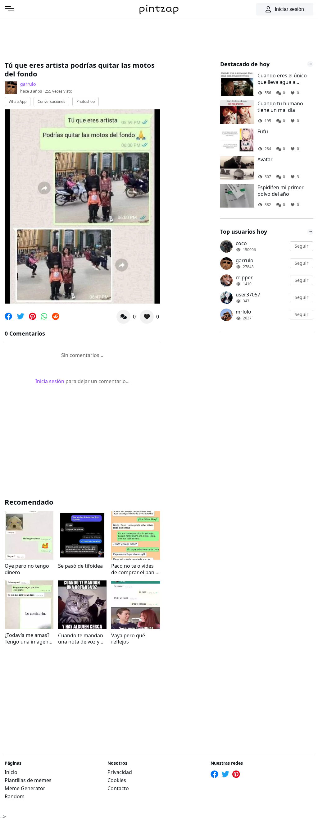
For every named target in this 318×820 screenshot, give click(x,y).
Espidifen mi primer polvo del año (280, 190)
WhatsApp (17, 101)
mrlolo (243, 311)
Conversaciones (51, 101)
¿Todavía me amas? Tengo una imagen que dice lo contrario (27, 638)
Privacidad (119, 772)
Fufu (262, 131)
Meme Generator (25, 788)
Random (15, 796)
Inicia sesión (49, 381)
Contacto (118, 788)
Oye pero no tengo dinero (27, 569)
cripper (244, 277)
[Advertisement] (118, 39)
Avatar (265, 159)
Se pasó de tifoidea (80, 566)
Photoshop (85, 101)
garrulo (28, 84)
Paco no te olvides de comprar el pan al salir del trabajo (135, 569)
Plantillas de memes (28, 780)
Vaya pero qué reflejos (128, 638)
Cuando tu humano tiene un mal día (280, 106)
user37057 (248, 294)
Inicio (11, 772)
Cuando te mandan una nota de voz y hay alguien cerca (80, 638)
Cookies (116, 780)
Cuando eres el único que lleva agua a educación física (282, 78)
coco (241, 243)
